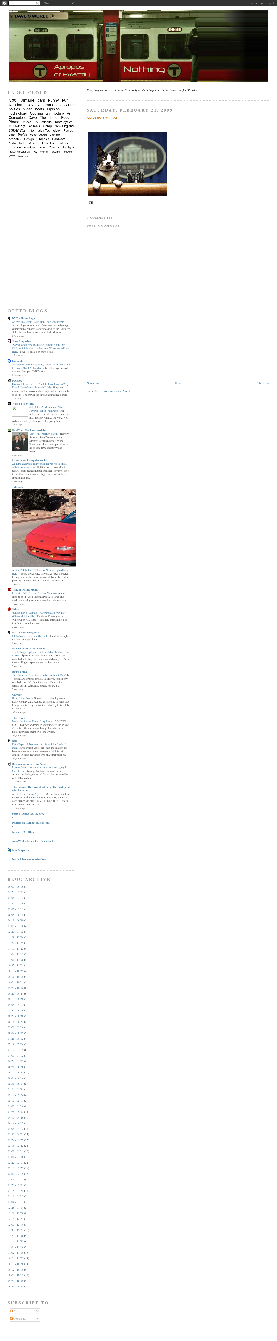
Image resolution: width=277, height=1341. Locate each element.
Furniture (29, 147)
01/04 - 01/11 (16, 1202)
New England (64, 126)
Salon (15, 609)
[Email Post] (90, 202)
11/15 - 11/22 (16, 948)
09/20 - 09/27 (16, 993)
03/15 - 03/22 (16, 1146)
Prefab (22, 134)
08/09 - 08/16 (16, 1027)
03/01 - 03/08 (16, 1157)
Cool (13, 100)
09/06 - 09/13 (16, 1005)
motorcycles (64, 122)
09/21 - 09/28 (16, 1286)
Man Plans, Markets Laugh (43, 433)
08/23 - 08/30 (16, 1016)
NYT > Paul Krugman (25, 632)
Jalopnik (17, 487)
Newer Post (93, 383)
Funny (53, 100)
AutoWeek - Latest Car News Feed (32, 841)
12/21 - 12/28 (16, 1213)
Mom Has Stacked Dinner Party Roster (32, 721)
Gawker (17, 694)
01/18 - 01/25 (16, 1191)
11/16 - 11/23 (16, 1241)
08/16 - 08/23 (16, 1022)
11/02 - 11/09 (16, 1253)
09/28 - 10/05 (16, 1281)
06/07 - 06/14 (16, 1078)
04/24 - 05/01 (16, 892)
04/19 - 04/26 (16, 1117)
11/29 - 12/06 (16, 937)
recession (15, 147)
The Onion (18, 718)
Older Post (263, 383)
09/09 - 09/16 (16, 886)
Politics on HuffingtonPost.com (31, 822)
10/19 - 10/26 (16, 1264)
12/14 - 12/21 (16, 1219)
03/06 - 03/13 (16, 898)
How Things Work (22, 698)
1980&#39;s (17, 130)
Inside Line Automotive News (30, 859)
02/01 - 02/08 (16, 1179)
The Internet (49, 117)
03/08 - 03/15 (16, 1151)
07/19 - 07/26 (16, 1044)
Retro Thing (19, 671)
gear (12, 134)
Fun (65, 100)
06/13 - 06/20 (16, 920)
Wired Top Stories (23, 403)
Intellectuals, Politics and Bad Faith (30, 636)
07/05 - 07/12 (16, 1055)
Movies (33, 143)
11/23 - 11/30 (16, 1236)
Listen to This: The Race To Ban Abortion (34, 593)
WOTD (12, 156)
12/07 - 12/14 (16, 1224)
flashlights (68, 147)
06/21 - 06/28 (16, 1067)
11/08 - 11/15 (16, 954)
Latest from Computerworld (29, 460)
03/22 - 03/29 (16, 1140)
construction (38, 134)
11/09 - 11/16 (16, 1247)
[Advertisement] (119, 350)
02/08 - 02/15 (16, 1174)
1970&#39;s (17, 126)
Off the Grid (48, 143)
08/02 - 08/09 (16, 1033)
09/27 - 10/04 (16, 988)
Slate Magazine (21, 341)
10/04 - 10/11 (16, 982)
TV (36, 122)
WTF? (69, 105)
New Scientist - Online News (28, 648)
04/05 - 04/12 (16, 1129)
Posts (16, 1311)
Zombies (54, 147)
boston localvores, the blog (28, 813)
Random (16, 105)
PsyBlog (17, 380)
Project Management (19, 151)
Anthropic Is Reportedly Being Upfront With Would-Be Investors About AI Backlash (41, 366)
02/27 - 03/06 (16, 903)
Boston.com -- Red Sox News (29, 764)
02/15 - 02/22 (16, 1168)
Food (65, 117)
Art (69, 113)
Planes (68, 130)
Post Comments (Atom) (116, 391)
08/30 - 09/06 (16, 1010)
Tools (22, 143)
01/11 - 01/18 (16, 1196)
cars (41, 100)
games (42, 147)
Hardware (59, 139)
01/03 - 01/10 (16, 926)
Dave (33, 117)
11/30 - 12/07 (16, 1230)
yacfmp (55, 134)
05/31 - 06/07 (16, 1084)
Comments (19, 1318)
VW (35, 151)
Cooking (36, 113)
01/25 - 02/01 (16, 1185)
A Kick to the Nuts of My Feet (28, 794)
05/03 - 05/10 (16, 1106)
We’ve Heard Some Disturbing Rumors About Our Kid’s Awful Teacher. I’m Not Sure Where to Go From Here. (40, 348)
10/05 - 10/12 (16, 1275)
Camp (47, 126)
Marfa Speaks (20, 850)
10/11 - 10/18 (16, 977)
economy (15, 139)
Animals (34, 126)
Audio (12, 143)
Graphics (43, 139)
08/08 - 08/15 (16, 915)
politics (14, 109)
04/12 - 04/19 (16, 1123)
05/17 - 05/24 (16, 1095)
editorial (46, 122)
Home (178, 383)
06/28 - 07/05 (16, 1061)
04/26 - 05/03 (16, 1112)
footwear (68, 151)
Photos (14, 122)
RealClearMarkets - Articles (29, 430)
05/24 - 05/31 (16, 1089)
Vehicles (44, 151)
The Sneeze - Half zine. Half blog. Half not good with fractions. (41, 788)
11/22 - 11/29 (16, 943)
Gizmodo (17, 361)
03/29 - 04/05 (16, 1134)
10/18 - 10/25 (16, 971)
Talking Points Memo (25, 589)
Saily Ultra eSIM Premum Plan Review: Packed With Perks (45, 408)
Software (63, 143)
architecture (55, 113)
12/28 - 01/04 (16, 1207)
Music (27, 122)
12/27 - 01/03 (16, 932)
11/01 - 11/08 (16, 960)
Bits (14, 741)
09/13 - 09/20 (16, 999)
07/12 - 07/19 (16, 1050)
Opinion (53, 109)
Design (29, 139)
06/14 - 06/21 (16, 1072)
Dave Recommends (43, 105)
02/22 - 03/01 (16, 1162)
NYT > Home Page (23, 318)
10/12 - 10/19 (16, 1269)
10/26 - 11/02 (16, 1258)
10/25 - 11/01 (16, 965)
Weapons (23, 156)
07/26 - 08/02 (16, 1039)
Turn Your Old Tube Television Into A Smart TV (38, 675)
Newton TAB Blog (23, 832)
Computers (17, 117)
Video (27, 109)
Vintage (27, 100)
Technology (18, 113)
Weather (56, 151)
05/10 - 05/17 (16, 1100)
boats (39, 109)
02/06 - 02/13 (16, 909)
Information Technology (45, 130)
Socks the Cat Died (102, 117)
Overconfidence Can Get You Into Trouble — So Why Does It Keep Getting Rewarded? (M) (40, 385)
